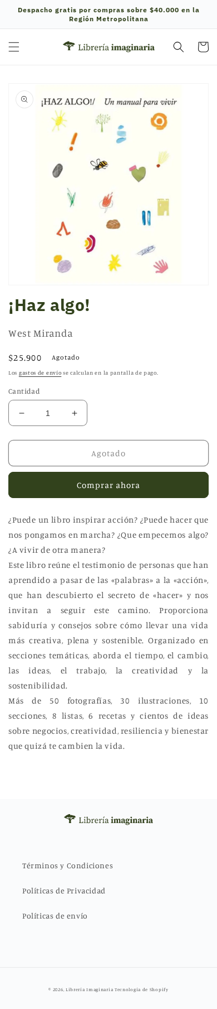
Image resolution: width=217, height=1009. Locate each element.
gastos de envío (40, 372)
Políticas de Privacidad (64, 890)
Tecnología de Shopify (142, 989)
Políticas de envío (55, 915)
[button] (14, 47)
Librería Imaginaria (89, 989)
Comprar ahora (108, 485)
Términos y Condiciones (67, 865)
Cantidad (24, 390)
